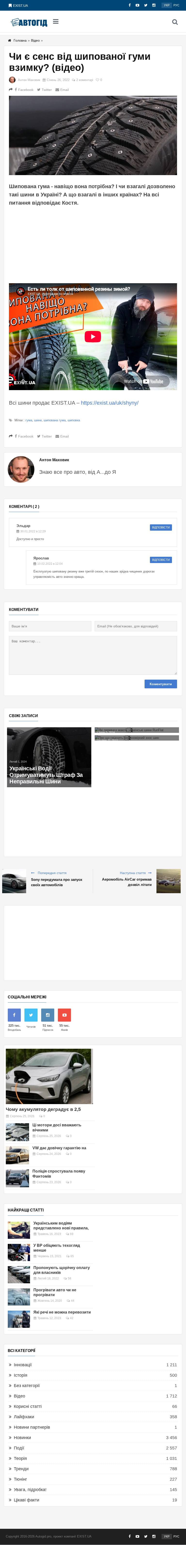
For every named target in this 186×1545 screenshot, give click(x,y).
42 (71, 1318)
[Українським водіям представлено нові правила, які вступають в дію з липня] (19, 1230)
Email (64, 90)
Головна (20, 40)
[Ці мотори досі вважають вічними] (17, 1132)
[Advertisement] (93, 244)
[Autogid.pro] (29, 22)
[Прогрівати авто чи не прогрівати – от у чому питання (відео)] (19, 1297)
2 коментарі (84, 80)
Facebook (25, 90)
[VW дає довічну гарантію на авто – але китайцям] (17, 1155)
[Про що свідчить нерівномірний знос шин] (137, 738)
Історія (20, 1375)
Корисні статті (28, 1406)
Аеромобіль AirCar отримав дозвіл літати (127, 882)
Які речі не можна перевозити (62, 1312)
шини (38, 420)
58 (69, 1278)
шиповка (74, 420)
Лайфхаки (24, 1416)
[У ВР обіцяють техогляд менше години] (19, 1252)
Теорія (20, 1458)
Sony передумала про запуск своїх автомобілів (56, 882)
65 (72, 1256)
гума (28, 420)
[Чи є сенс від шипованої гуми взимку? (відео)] (93, 135)
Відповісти (161, 527)
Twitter (47, 90)
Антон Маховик (29, 80)
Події (19, 1448)
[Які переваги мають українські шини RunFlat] (137, 730)
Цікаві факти (26, 1500)
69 (71, 1234)
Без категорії (27, 1385)
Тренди (21, 1468)
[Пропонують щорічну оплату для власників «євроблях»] (19, 1274)
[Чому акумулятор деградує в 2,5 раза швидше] (49, 1076)
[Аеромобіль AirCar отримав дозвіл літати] (168, 881)
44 (72, 1300)
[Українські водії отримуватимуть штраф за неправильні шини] (49, 757)
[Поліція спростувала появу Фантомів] (17, 1178)
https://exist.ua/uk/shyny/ (110, 403)
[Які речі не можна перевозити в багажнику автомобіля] (19, 1319)
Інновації (23, 1364)
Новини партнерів (32, 1427)
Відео (35, 40)
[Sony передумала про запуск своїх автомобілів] (14, 881)
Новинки (22, 1437)
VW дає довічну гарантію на (59, 1148)
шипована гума (55, 420)
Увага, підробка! (30, 1489)
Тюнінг (20, 1479)
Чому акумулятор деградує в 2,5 (43, 1109)
